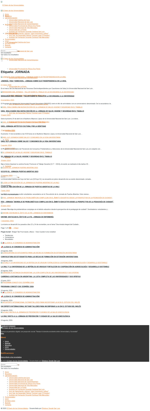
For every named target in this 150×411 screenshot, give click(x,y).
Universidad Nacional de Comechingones (23, 60)
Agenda (7, 45)
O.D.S (7, 140)
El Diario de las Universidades (17, 361)
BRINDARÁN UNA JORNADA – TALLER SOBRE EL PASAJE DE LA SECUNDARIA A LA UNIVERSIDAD (37, 96)
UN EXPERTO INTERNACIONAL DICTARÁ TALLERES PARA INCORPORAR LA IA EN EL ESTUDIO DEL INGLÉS (41, 306)
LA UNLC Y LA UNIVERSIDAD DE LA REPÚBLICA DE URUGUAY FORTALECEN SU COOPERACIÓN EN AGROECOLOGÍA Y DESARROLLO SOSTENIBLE (55, 267)
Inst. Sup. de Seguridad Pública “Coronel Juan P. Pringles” (29, 113)
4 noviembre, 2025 (7, 100)
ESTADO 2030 (10, 43)
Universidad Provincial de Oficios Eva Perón (24, 69)
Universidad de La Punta (17, 87)
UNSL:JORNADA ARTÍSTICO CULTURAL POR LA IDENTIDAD (23, 126)
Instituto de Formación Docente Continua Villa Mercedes (29, 37)
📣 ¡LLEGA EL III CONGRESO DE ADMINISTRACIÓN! (20, 247)
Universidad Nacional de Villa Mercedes (23, 28)
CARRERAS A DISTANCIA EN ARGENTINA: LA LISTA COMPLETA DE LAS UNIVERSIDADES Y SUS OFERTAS (41, 276)
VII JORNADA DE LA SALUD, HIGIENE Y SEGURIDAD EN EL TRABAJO (26, 156)
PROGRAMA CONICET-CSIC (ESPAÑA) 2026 (17, 286)
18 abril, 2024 (6, 160)
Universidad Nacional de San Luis (21, 51)
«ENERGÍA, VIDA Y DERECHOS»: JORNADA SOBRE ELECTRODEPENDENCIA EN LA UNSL (33, 81)
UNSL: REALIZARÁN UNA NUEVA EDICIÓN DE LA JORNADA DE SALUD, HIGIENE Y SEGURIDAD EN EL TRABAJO (42, 111)
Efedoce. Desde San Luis (51, 361)
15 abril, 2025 (6, 115)
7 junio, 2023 (5, 191)
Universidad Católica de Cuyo (19, 42)
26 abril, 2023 (6, 206)
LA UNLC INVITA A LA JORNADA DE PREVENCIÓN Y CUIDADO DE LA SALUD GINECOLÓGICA (35, 316)
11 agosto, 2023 (6, 176)
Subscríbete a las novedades (11, 357)
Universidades (10, 349)
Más (2, 333)
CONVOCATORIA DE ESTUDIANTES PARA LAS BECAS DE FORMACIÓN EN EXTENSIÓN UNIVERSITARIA (39, 257)
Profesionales (10, 39)
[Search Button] (18, 177)
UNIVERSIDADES (11, 18)
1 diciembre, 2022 (7, 221)
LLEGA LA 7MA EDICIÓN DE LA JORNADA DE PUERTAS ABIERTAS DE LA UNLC (30, 187)
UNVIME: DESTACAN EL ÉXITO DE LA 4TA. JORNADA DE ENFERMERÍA (27, 217)
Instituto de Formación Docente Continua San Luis (26, 32)
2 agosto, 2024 (6, 145)
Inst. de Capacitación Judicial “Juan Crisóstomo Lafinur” (29, 33)
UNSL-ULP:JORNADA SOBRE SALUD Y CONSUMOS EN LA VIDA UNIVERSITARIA (31, 141)
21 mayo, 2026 (6, 85)
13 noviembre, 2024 (8, 130)
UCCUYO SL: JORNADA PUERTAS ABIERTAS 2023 (19, 171)
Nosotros (8, 25)
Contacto (8, 166)
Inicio (7, 14)
